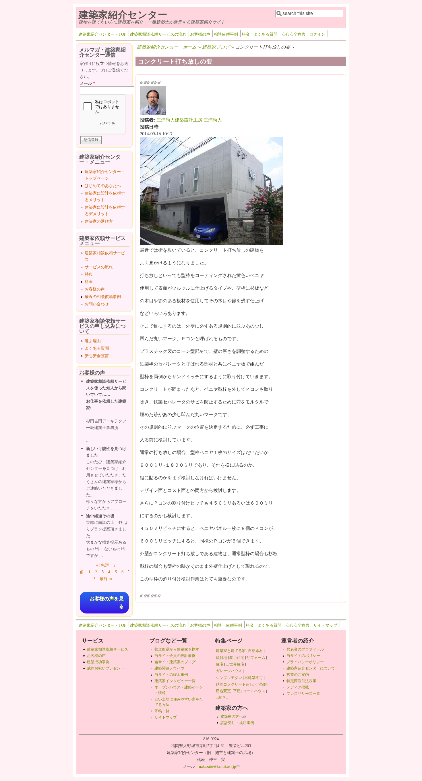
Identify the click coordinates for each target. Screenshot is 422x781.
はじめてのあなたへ (103, 185)
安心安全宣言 (293, 34)
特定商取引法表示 (301, 680)
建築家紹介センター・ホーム (167, 47)
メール (87, 83)
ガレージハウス (229, 670)
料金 (246, 34)
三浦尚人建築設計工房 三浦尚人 (189, 120)
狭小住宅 (236, 657)
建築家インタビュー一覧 (174, 680)
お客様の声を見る (107, 602)
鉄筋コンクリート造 (232, 684)
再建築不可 (253, 677)
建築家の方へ (233, 716)
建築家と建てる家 (231, 650)
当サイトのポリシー (303, 655)
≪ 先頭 (102, 565)
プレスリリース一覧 (303, 693)
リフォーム (256, 657)
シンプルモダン (229, 677)
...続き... (222, 697)
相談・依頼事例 (228, 625)
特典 (89, 274)
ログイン (317, 34)
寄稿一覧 (161, 710)
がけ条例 (259, 684)
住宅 (219, 664)
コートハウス (254, 690)
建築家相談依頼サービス (107, 649)
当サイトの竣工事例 (171, 674)
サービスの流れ (99, 267)
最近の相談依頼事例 (103, 296)
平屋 (237, 690)
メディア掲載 (298, 687)
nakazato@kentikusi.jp (219, 766)
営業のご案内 (298, 674)
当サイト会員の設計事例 (174, 655)
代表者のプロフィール (305, 649)
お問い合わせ (97, 304)
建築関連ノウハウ (169, 668)
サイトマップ (325, 625)
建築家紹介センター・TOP (102, 34)
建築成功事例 (98, 661)
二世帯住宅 (235, 664)
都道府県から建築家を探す (176, 649)
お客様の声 (200, 34)
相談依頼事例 (226, 34)
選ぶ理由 (93, 340)
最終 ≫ (106, 578)
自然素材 (255, 650)
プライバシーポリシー (305, 661)
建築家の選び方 (99, 221)
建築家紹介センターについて (311, 668)
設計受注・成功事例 (237, 722)
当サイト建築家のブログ (174, 661)
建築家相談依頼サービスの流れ (158, 34)
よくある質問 (265, 34)
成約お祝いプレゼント (105, 668)
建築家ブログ (216, 47)
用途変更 (223, 690)
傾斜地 (221, 657)
